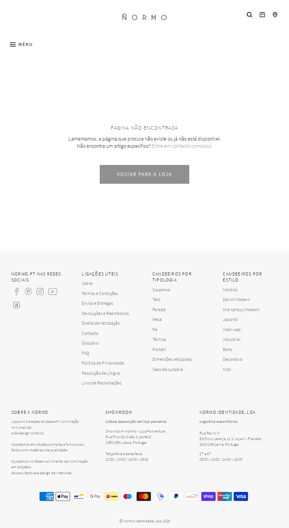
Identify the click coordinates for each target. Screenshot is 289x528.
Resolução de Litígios (101, 373)
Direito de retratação (101, 323)
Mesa (157, 319)
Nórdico (230, 289)
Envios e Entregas (97, 303)
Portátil (159, 349)
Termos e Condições (100, 293)
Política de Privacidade (103, 363)
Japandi (230, 319)
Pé (154, 329)
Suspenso (161, 289)
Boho (227, 349)
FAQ (85, 353)
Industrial (231, 339)
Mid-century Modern (241, 309)
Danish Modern (236, 299)
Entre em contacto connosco (181, 145)
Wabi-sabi (232, 329)
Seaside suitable (167, 369)
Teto (156, 299)
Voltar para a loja (144, 174)
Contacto (90, 333)
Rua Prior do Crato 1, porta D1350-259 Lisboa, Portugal (128, 439)
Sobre (87, 283)
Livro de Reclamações (102, 383)
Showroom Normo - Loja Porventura (135, 431)
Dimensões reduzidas (172, 359)
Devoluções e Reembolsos (105, 313)
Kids (227, 369)
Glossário (90, 343)
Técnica (159, 339)
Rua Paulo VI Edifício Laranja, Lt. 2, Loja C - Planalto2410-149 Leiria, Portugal (230, 438)
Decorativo (232, 359)
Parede (159, 309)
